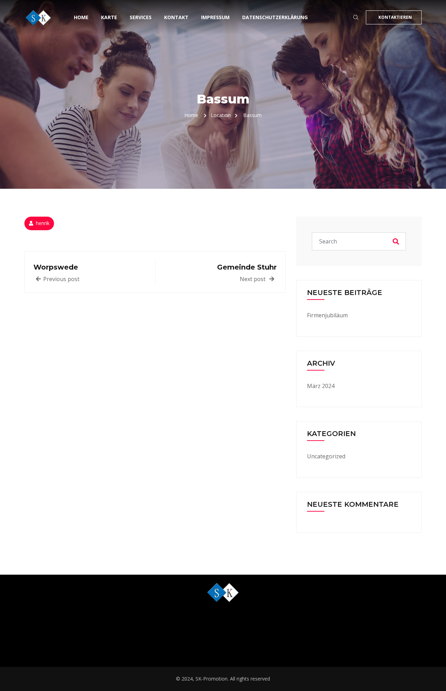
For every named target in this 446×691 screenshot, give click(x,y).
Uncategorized (326, 456)
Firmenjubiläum (327, 315)
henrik (42, 223)
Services (141, 17)
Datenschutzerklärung (275, 17)
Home (81, 17)
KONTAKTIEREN (395, 17)
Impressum (215, 17)
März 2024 (320, 386)
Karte (109, 17)
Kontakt (176, 17)
